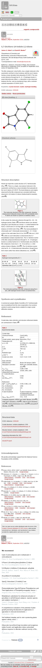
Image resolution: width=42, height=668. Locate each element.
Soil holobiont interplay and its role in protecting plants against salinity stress (19, 618)
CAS (24, 477)
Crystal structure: (7, 424)
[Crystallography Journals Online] (2, 12)
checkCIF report (7, 441)
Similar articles (6, 93)
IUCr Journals (31, 477)
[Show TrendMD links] (38, 640)
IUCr (7, 12)
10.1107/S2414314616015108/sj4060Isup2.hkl (16, 432)
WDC (17, 12)
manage (34, 666)
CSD (9, 483)
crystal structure (14, 87)
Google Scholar (24, 472)
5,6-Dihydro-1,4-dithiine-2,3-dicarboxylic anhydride (18, 568)
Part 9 (10, 39)
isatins (22, 87)
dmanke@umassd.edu (24, 61)
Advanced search (32, 659)
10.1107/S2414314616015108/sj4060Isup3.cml (16, 437)
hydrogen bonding (30, 87)
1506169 (15, 90)
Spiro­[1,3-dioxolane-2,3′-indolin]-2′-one (14, 581)
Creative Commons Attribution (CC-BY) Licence (15, 528)
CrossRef (17, 477)
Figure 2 (20, 287)
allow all (15, 666)
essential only (24, 666)
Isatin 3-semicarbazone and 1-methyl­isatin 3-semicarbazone (16, 556)
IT (12, 12)
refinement (30, 320)
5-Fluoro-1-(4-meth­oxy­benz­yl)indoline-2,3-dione (17, 562)
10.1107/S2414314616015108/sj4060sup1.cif (16, 426)
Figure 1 (20, 211)
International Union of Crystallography (24, 662)
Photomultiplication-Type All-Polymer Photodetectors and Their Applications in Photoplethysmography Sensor (20, 589)
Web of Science (9, 477)
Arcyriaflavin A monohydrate (11, 576)
